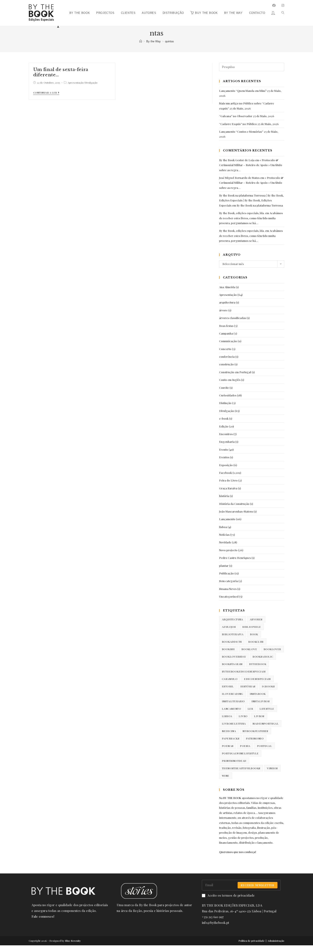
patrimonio (255, 738)
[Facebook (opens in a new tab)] (274, 5)
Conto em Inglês (229, 380)
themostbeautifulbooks (241, 768)
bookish (228, 649)
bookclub (255, 641)
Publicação (226, 573)
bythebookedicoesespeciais (244, 671)
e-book (223, 418)
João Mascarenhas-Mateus (236, 511)
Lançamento (227, 519)
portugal (264, 746)
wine (225, 775)
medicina (229, 731)
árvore (223, 310)
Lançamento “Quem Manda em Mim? (242, 91)
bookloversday (234, 656)
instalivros (260, 701)
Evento (223, 449)
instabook (258, 693)
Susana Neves (228, 589)
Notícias (224, 534)
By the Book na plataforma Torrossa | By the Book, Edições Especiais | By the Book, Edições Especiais (251, 200)
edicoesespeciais (257, 679)
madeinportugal (266, 723)
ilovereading (232, 693)
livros (259, 716)
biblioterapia (232, 634)
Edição (223, 426)
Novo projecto (228, 550)
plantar (223, 565)
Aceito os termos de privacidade (231, 895)
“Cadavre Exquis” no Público (238, 124)
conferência (227, 356)
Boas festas (226, 326)
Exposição (226, 465)
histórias (248, 686)
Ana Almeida (227, 287)
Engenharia (227, 441)
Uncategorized (228, 596)
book (254, 634)
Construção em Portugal (235, 372)
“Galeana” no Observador (235, 116)
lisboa (223, 527)
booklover (272, 649)
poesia (245, 746)
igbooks (268, 686)
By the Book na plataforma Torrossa (260, 205)
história (224, 496)
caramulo (229, 679)
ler (250, 708)
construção (226, 364)
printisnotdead (234, 760)
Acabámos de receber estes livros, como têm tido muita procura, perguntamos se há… (251, 218)
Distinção (225, 403)
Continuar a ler (45, 92)
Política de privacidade (251, 940)
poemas (227, 746)
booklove (249, 649)
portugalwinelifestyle (240, 753)
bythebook (257, 664)
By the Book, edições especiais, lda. (241, 213)
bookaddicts (232, 641)
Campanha (226, 333)
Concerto (225, 349)
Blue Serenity (73, 940)
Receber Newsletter (257, 885)
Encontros (226, 434)
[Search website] (281, 1)
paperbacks (230, 738)
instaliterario (233, 701)
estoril (228, 686)
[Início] (140, 41)
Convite (224, 387)
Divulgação (91, 82)
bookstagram (232, 664)
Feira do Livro (228, 480)
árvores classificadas (232, 318)
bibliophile (251, 626)
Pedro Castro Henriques (235, 558)
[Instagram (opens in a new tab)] (283, 5)
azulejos (229, 626)
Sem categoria (228, 581)
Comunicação (228, 341)
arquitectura (227, 302)
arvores (256, 619)
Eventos (224, 457)
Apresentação (75, 82)
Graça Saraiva (228, 488)
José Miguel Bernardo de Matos (239, 177)
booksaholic (263, 656)
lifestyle (267, 708)
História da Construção (234, 504)
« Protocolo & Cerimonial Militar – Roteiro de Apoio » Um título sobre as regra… (250, 165)
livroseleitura (234, 723)
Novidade (225, 542)
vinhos (272, 768)
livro (243, 716)
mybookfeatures (255, 731)
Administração (275, 940)
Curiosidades (227, 395)
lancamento (231, 708)
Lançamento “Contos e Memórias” (241, 131)
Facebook (225, 472)
